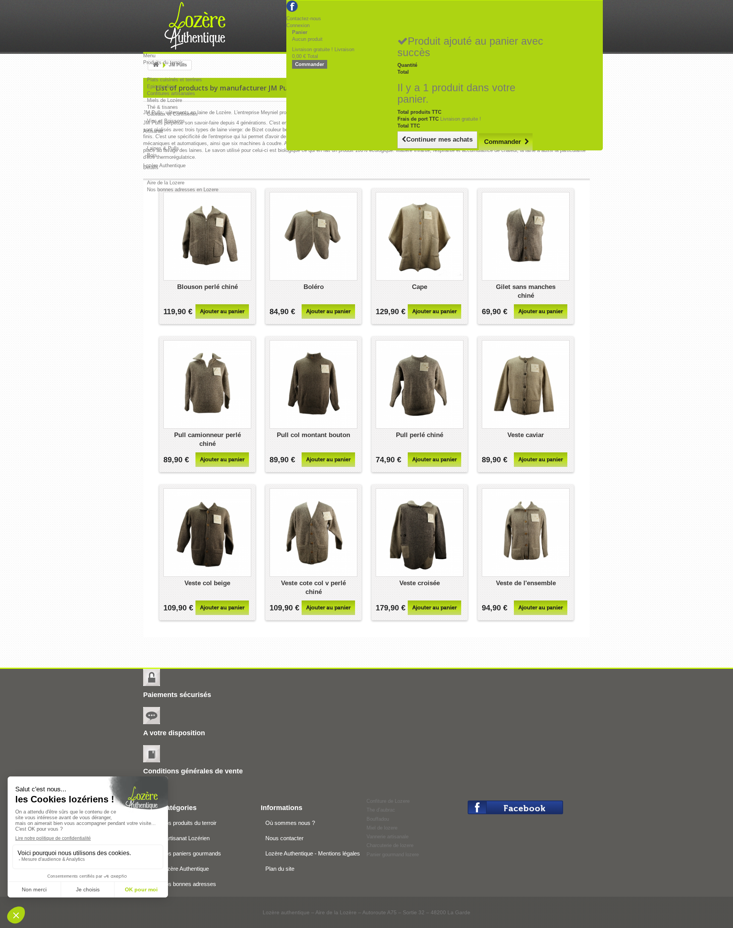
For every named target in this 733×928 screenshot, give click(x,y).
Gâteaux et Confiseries (172, 114)
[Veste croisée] (419, 532)
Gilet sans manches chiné (525, 291)
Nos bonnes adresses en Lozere (182, 189)
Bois (152, 155)
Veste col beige (207, 583)
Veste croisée (419, 583)
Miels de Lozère (164, 100)
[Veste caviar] (525, 384)
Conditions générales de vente (193, 771)
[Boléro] (313, 236)
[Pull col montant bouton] (313, 384)
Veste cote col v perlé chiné (313, 587)
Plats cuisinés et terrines (174, 79)
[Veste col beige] (207, 532)
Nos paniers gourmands (191, 853)
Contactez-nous (303, 18)
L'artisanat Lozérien (185, 838)
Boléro (314, 287)
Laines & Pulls (163, 148)
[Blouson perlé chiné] (207, 236)
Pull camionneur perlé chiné (207, 439)
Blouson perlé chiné (207, 287)
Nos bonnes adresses (188, 884)
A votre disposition (174, 733)
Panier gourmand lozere (392, 854)
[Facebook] (292, 5)
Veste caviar (525, 435)
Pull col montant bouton (313, 435)
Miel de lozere (381, 828)
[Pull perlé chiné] (419, 384)
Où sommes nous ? (290, 823)
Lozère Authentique (185, 868)
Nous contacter (284, 838)
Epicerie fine (160, 86)
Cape (419, 287)
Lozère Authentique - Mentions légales (312, 853)
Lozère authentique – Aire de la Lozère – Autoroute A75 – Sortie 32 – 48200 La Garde (366, 912)
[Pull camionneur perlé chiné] (207, 384)
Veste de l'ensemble (526, 583)
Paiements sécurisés (177, 695)
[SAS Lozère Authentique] (201, 26)
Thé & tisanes (162, 107)
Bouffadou (377, 819)
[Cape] (419, 236)
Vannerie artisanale (387, 836)
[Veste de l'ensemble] (525, 532)
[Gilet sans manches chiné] (525, 236)
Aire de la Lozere (165, 183)
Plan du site (279, 868)
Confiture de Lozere (388, 801)
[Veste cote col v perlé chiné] (313, 532)
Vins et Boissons (166, 121)
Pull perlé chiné (419, 435)
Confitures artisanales (171, 93)
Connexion (298, 25)
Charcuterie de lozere (389, 845)
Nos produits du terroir (188, 823)
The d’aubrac (380, 810)
